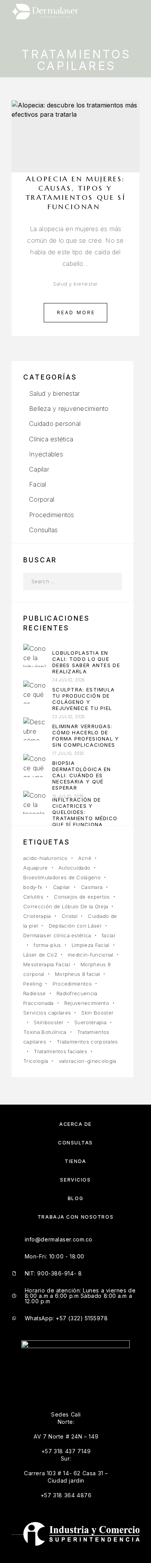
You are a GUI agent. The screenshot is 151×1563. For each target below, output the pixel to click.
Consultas (43, 530)
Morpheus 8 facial (77, 974)
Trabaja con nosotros (75, 1217)
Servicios (75, 1180)
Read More (76, 312)
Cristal (69, 916)
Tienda (75, 1161)
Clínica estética (51, 439)
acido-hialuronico (45, 858)
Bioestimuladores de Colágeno (62, 877)
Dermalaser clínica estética (57, 935)
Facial (37, 484)
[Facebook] (12, 1381)
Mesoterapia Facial (46, 964)
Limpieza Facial (91, 945)
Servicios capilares (47, 1013)
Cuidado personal (55, 423)
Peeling (32, 984)
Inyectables (46, 454)
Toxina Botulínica (45, 1032)
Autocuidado (74, 868)
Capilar (39, 469)
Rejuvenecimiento (86, 1003)
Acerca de (75, 1124)
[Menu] (132, 11)
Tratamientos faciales (60, 1051)
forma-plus (47, 945)
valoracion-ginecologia (88, 1061)
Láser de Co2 (40, 955)
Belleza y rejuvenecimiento (68, 408)
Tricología (35, 1061)
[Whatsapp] (43, 1381)
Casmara (92, 887)
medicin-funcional (90, 955)
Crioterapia (37, 916)
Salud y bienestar (75, 284)
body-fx (32, 887)
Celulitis (33, 897)
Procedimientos (51, 515)
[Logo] (45, 11)
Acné (84, 858)
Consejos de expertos (82, 897)
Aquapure (35, 868)
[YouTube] (32, 1381)
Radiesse (34, 993)
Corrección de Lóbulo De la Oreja (65, 906)
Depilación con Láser (75, 926)
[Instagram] (22, 1381)
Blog (75, 1198)
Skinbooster (49, 1022)
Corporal (41, 499)
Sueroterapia (90, 1022)
